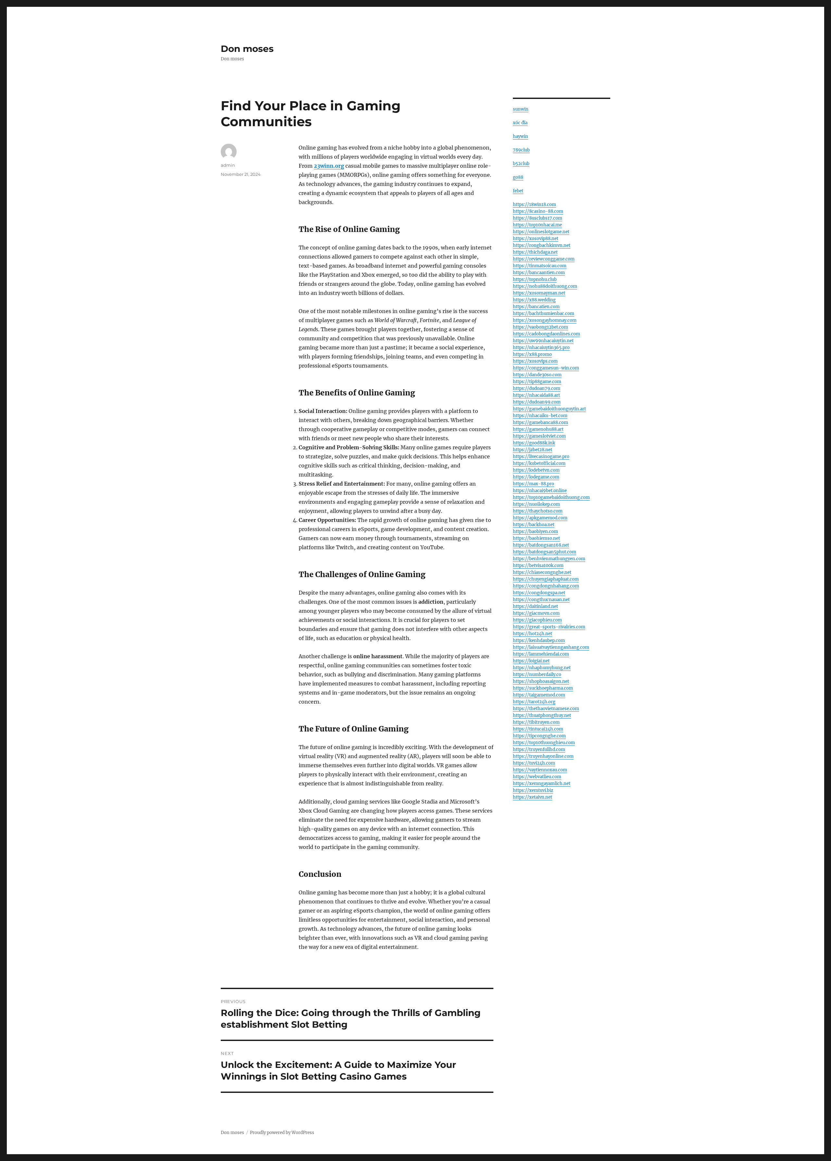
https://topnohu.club (535, 279)
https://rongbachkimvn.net (541, 245)
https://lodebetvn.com (536, 470)
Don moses (247, 48)
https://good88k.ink (534, 443)
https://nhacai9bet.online (540, 490)
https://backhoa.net (533, 524)
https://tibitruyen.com (536, 722)
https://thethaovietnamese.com (546, 708)
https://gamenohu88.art (538, 429)
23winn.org (329, 166)
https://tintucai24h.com (538, 729)
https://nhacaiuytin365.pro (541, 347)
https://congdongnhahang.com (546, 586)
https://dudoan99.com (537, 402)
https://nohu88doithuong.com (545, 286)
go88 (518, 177)
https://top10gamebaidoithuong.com (551, 497)
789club (521, 150)
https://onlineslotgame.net (541, 232)
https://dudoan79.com (536, 388)
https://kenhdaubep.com (539, 640)
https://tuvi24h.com (534, 763)
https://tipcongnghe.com (539, 736)
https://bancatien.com (536, 306)
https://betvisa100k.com (538, 565)
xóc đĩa (520, 123)
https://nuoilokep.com (536, 504)
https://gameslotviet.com (539, 436)
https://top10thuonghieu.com (544, 742)
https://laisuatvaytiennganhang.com (551, 647)
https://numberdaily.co (537, 674)
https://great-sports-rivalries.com (549, 627)
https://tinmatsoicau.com (539, 266)
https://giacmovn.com (536, 613)
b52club (521, 163)
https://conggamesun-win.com (546, 368)
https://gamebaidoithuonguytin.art (549, 409)
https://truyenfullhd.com (539, 749)
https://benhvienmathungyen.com (549, 559)
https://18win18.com (534, 204)
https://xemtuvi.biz (533, 790)
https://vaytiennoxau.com (540, 770)
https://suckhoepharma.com (543, 688)
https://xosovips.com (535, 361)
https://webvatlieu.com (537, 777)
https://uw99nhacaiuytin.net (543, 341)
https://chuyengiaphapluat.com (546, 579)
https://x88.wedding (534, 300)
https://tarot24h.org (534, 702)
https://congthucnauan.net (541, 599)
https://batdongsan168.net (541, 545)
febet (518, 191)
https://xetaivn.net (532, 797)
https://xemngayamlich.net (541, 783)
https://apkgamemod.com (540, 518)
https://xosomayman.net (539, 293)
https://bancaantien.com (539, 272)
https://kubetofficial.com (539, 463)
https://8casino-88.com (538, 211)
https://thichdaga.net (535, 252)
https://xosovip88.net (535, 238)
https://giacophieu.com (537, 620)
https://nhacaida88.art (536, 395)
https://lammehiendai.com (541, 654)
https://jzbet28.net (532, 450)
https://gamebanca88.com (540, 422)
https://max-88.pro (533, 484)
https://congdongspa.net (539, 593)
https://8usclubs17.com (537, 218)
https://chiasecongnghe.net (542, 572)
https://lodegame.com (536, 477)
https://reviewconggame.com (544, 259)
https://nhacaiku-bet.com (540, 415)
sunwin (520, 109)
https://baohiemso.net (536, 538)
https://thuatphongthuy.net (542, 715)
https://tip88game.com (537, 381)
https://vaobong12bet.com (540, 327)
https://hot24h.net (532, 633)
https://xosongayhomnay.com (545, 320)
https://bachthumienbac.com (543, 313)
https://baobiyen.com (535, 531)
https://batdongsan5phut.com (544, 552)
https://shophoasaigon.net (541, 681)
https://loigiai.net (531, 661)
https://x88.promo (532, 354)
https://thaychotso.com (538, 511)
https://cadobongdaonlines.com (546, 334)
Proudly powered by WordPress (282, 1132)
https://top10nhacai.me (537, 225)
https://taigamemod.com (539, 695)
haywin (520, 136)
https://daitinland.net (535, 606)
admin (228, 165)
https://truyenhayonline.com (543, 756)
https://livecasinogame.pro (541, 456)
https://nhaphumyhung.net (542, 668)
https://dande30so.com (537, 375)
